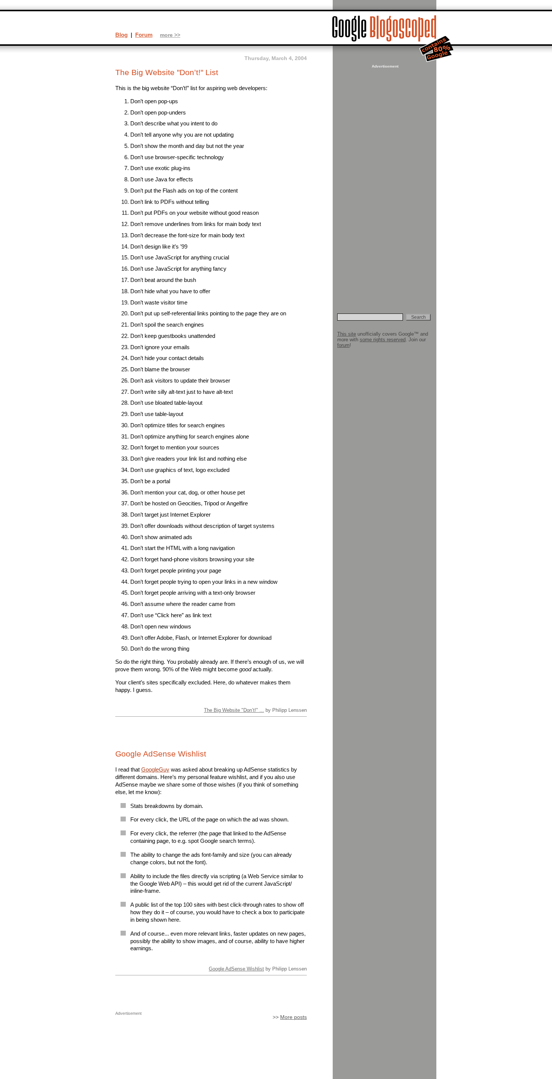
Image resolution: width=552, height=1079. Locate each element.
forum (343, 345)
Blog (121, 35)
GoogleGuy (155, 769)
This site (346, 334)
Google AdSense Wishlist (160, 753)
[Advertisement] (384, 182)
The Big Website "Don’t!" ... (234, 710)
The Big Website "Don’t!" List (166, 72)
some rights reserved (383, 339)
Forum (143, 35)
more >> (170, 35)
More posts (293, 1017)
